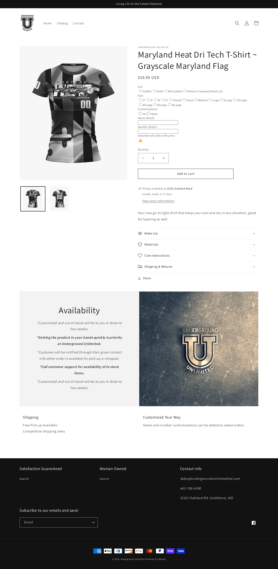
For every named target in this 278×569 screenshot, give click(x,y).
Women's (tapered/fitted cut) (205, 91)
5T (166, 100)
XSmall (177, 100)
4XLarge (162, 105)
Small (189, 100)
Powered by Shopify (155, 559)
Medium (203, 100)
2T (144, 100)
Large (215, 100)
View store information (158, 201)
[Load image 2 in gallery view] (59, 198)
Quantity (143, 149)
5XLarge (177, 105)
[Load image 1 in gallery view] (33, 198)
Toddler (147, 91)
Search (24, 479)
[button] (237, 23)
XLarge (228, 100)
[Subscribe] (93, 522)
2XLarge (242, 100)
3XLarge (147, 105)
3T (151, 100)
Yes (144, 114)
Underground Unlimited (133, 559)
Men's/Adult (175, 91)
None (154, 114)
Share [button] (147, 278)
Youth (159, 91)
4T (159, 100)
